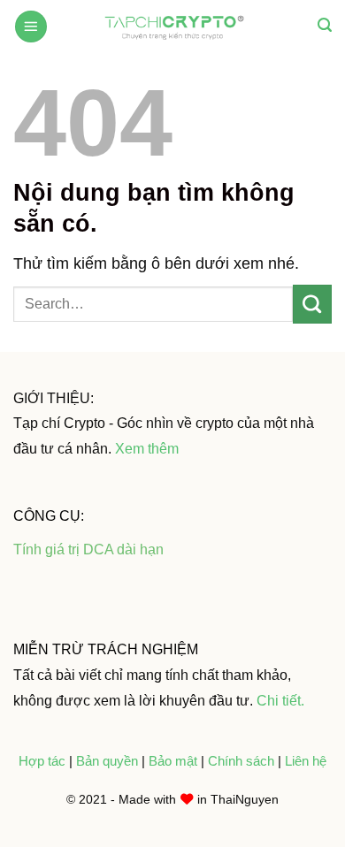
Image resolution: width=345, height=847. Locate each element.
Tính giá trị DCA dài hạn (88, 549)
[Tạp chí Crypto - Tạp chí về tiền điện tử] (172, 25)
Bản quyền (109, 760)
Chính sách (241, 760)
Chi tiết (279, 700)
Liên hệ (305, 760)
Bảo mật (175, 760)
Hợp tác (42, 760)
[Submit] (312, 304)
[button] (31, 27)
